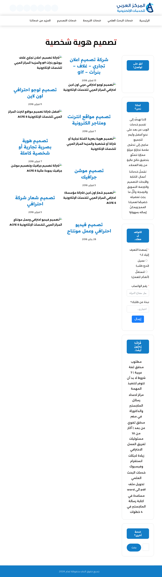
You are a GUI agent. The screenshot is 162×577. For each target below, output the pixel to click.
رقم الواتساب (139, 286)
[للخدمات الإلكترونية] (135, 8)
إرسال (137, 319)
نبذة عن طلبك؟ (140, 302)
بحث (133, 547)
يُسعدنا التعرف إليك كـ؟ (139, 252)
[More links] (18, 20)
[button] (54, 8)
